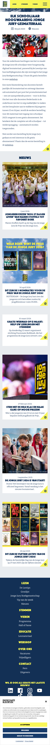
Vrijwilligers (25, 657)
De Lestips (25, 587)
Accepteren (25, 724)
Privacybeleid (29, 741)
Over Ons (25, 649)
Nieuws (25, 604)
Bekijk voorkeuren (25, 735)
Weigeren (25, 730)
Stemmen (24, 4)
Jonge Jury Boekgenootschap (25, 595)
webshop (13, 79)
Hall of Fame (25, 625)
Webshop (25, 642)
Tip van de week (25, 600)
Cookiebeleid (20, 741)
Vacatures (25, 653)
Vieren (35, 4)
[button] (46, 701)
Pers (25, 668)
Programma (25, 621)
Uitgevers (25, 672)
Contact (25, 664)
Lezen (14, 4)
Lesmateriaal (25, 636)
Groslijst (25, 591)
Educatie (25, 632)
